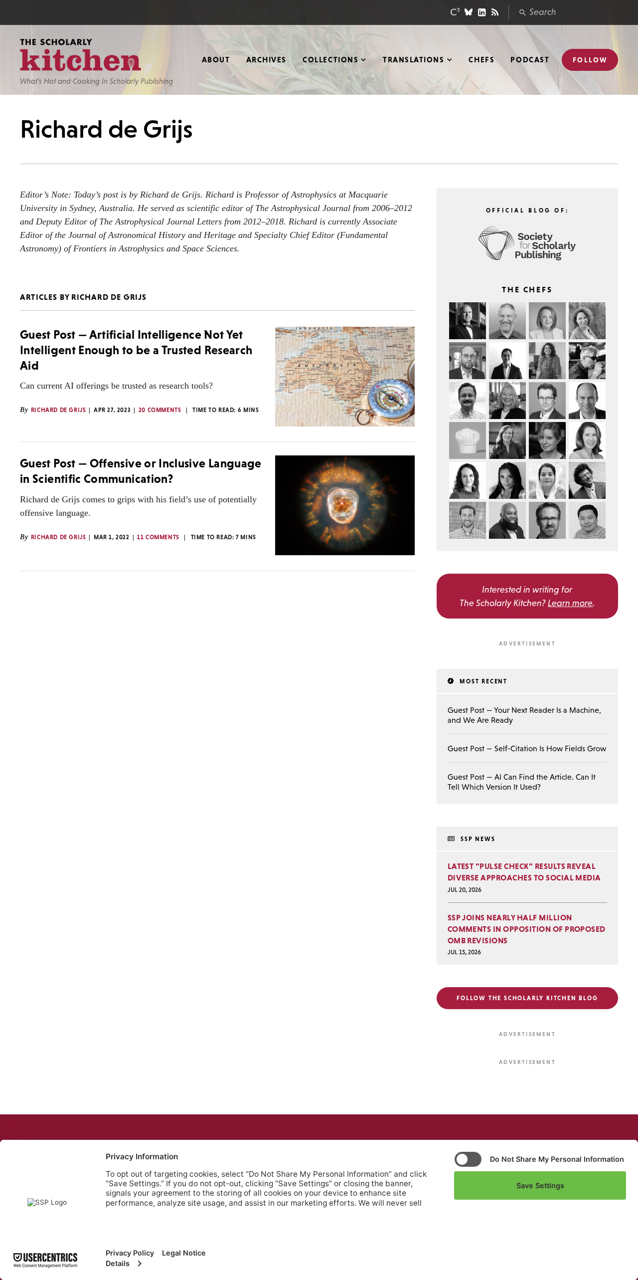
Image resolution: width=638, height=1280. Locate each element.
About (216, 59)
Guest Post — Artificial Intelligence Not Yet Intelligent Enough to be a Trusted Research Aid (136, 350)
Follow (590, 60)
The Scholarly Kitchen (80, 55)
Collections (330, 59)
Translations (413, 59)
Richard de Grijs (58, 410)
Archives (266, 59)
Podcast (529, 59)
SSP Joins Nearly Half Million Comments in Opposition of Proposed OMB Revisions (527, 929)
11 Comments (158, 537)
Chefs (481, 59)
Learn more (570, 603)
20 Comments (160, 410)
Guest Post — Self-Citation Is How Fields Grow (527, 748)
